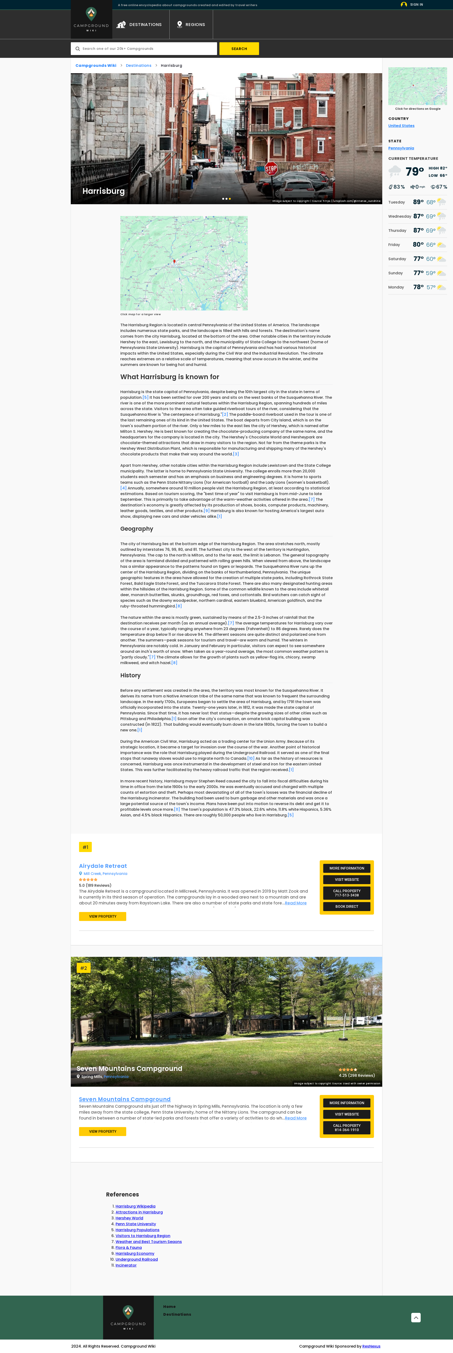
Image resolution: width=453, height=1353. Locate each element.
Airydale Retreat (103, 866)
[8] (179, 606)
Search (239, 48)
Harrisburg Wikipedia (135, 1206)
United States (401, 125)
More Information (347, 868)
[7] (312, 499)
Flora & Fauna (129, 1247)
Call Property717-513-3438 (347, 893)
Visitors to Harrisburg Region (143, 1235)
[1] (219, 516)
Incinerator (126, 1265)
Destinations (139, 65)
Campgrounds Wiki (96, 65)
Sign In (416, 4)
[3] (236, 454)
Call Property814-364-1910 (347, 1128)
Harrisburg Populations (137, 1230)
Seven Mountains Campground (125, 1099)
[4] (123, 488)
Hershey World (129, 1218)
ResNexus (371, 1346)
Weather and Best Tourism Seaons (149, 1241)
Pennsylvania (115, 873)
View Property (102, 916)
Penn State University (136, 1224)
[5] (146, 397)
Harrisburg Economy (135, 1253)
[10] (251, 758)
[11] (177, 809)
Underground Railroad (137, 1259)
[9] (207, 510)
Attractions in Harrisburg (139, 1212)
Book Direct (347, 906)
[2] (225, 414)
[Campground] (128, 1318)
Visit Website (347, 880)
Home (169, 1306)
